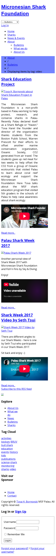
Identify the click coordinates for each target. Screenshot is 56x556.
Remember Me (16, 534)
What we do (20, 48)
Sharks (11, 34)
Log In (5, 25)
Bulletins (19, 45)
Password (9, 528)
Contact (11, 495)
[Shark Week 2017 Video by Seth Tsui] (19, 330)
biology (5, 441)
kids (3, 455)
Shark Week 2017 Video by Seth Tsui (18, 317)
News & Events (16, 38)
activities (6, 438)
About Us (19, 52)
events (5, 452)
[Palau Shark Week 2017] (16, 253)
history (14, 452)
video (13, 469)
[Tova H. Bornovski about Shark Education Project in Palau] (19, 98)
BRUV (14, 441)
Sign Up (20, 511)
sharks (5, 469)
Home (10, 31)
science (5, 462)
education (7, 448)
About (11, 41)
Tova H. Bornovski (27, 501)
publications (8, 459)
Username (10, 522)
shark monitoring (9, 464)
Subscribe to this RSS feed (16, 389)
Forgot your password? (14, 548)
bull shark (7, 445)
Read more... (8, 233)
